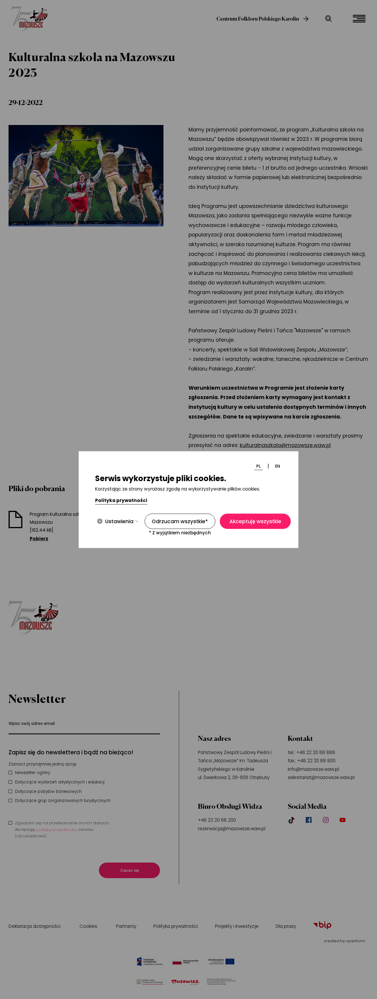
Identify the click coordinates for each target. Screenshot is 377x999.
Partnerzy (126, 926)
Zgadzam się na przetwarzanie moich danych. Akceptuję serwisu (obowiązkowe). (62, 829)
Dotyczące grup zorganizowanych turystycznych (62, 800)
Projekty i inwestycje (237, 926)
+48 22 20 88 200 (217, 820)
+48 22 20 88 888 (315, 752)
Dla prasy (286, 926)
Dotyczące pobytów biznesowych (48, 791)
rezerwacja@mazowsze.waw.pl (231, 828)
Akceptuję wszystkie (255, 521)
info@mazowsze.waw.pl (313, 769)
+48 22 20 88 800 (316, 761)
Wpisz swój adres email (32, 724)
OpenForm (355, 941)
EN (277, 466)
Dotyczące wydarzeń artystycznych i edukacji (60, 782)
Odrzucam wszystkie (180, 521)
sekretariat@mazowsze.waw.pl (321, 777)
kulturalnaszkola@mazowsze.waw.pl (285, 445)
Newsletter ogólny (32, 772)
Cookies (88, 926)
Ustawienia (119, 521)
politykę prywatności (56, 830)
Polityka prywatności (121, 500)
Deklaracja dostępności (35, 926)
